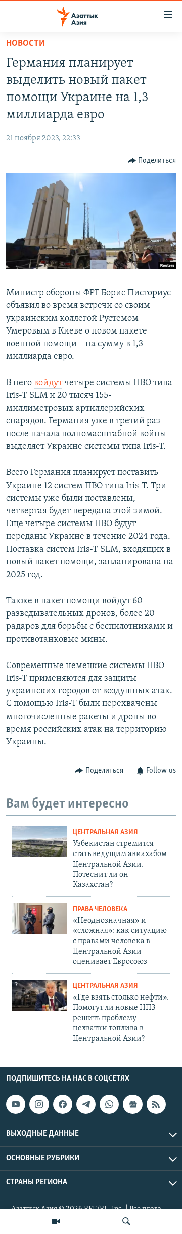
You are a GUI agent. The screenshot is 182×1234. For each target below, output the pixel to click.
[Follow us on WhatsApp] (109, 1104)
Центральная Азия (105, 832)
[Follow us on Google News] (132, 1104)
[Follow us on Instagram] (39, 1104)
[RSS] (156, 1104)
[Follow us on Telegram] (86, 1104)
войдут (48, 383)
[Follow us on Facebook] (62, 1104)
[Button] (152, 160)
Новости (25, 44)
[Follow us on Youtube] (15, 1104)
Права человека (100, 909)
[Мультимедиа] (55, 1221)
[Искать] (126, 1221)
